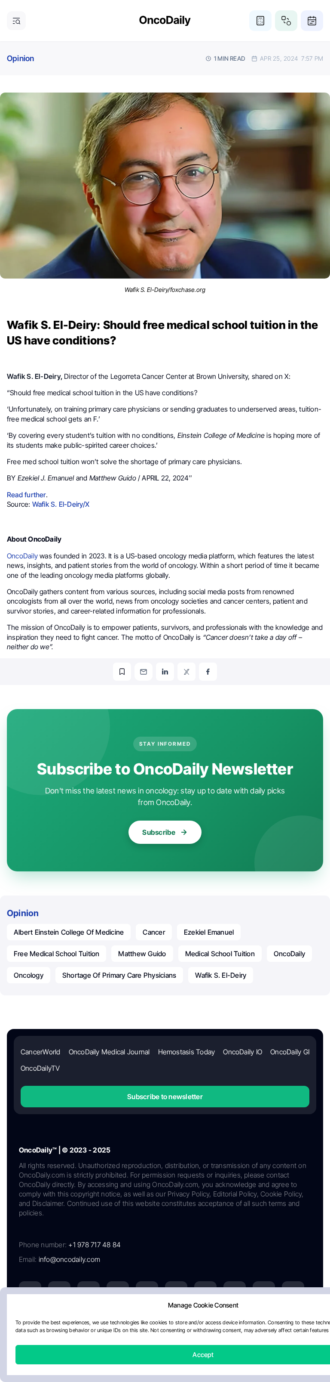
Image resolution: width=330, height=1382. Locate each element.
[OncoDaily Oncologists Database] (286, 20)
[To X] (186, 672)
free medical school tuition (56, 953)
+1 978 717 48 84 (94, 1244)
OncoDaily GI (289, 1051)
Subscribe (158, 832)
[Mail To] (143, 672)
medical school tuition (220, 953)
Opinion (20, 58)
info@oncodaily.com (69, 1259)
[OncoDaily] (165, 20)
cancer (154, 932)
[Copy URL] (122, 672)
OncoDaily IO (242, 1051)
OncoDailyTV (40, 1068)
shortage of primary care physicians (119, 975)
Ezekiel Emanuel (209, 932)
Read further (26, 494)
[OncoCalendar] (312, 20)
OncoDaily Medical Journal (109, 1051)
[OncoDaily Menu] (16, 20)
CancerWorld (41, 1051)
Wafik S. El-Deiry (220, 975)
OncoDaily (289, 953)
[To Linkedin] (165, 672)
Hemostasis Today (186, 1051)
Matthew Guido (142, 953)
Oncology (28, 975)
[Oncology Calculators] (260, 20)
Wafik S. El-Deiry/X (60, 504)
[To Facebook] (208, 672)
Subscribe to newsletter (165, 1096)
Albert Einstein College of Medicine (69, 932)
